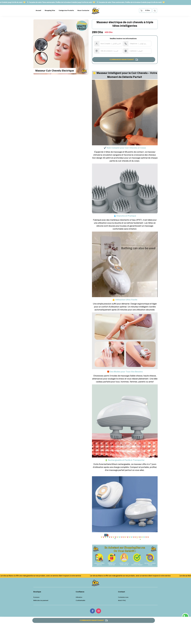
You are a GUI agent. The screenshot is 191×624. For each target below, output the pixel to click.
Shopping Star (50, 10)
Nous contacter (83, 10)
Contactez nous (123, 597)
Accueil (38, 10)
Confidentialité (80, 600)
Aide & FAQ (122, 600)
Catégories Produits (66, 10)
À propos (36, 597)
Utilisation (79, 597)
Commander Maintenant (123, 59)
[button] (155, 10)
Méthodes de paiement (40, 600)
